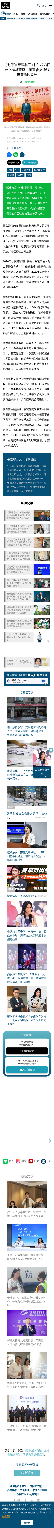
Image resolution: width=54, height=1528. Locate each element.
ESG (17, 169)
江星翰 (17, 147)
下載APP (24, 1490)
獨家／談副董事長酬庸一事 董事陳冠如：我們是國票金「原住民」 (19, 583)
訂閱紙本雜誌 (5, 5)
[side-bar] (50, 5)
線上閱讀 (27, 1473)
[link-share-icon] (22, 154)
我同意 (27, 1522)
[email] (38, 1500)
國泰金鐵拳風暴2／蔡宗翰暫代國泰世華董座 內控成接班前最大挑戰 (19, 623)
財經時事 (26, 169)
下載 (49, 1161)
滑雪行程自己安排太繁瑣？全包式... (27, 815)
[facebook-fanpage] (25, 1500)
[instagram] (32, 1500)
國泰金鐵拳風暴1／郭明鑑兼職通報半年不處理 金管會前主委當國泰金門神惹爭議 (19, 596)
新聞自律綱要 (40, 1490)
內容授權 (12, 1490)
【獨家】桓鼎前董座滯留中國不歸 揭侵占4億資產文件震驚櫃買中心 (18, 569)
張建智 (20, 174)
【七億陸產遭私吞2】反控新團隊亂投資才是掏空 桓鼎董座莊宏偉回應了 (19, 529)
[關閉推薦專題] (51, 750)
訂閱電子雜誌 (37, 1486)
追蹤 (24, 1161)
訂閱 (36, 1161)
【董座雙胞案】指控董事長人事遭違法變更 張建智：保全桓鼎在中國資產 (18, 556)
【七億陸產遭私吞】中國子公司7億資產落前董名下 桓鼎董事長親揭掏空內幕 (19, 542)
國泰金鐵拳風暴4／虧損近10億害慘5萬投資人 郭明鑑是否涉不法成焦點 (19, 610)
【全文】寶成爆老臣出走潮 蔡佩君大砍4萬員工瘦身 (18, 637)
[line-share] (15, 154)
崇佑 (29, 174)
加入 (11, 1161)
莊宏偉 (11, 174)
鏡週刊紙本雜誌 (32, 1450)
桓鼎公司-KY (39, 169)
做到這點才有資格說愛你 (21, 895)
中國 (10, 169)
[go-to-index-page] (22, 81)
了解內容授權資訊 (33, 1454)
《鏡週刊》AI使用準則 (27, 1494)
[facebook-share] (9, 154)
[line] (17, 1500)
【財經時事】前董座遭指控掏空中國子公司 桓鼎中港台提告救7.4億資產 (18, 515)
